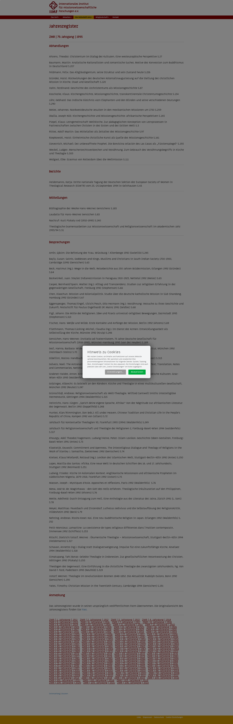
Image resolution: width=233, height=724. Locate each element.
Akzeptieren (137, 372)
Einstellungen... (115, 372)
